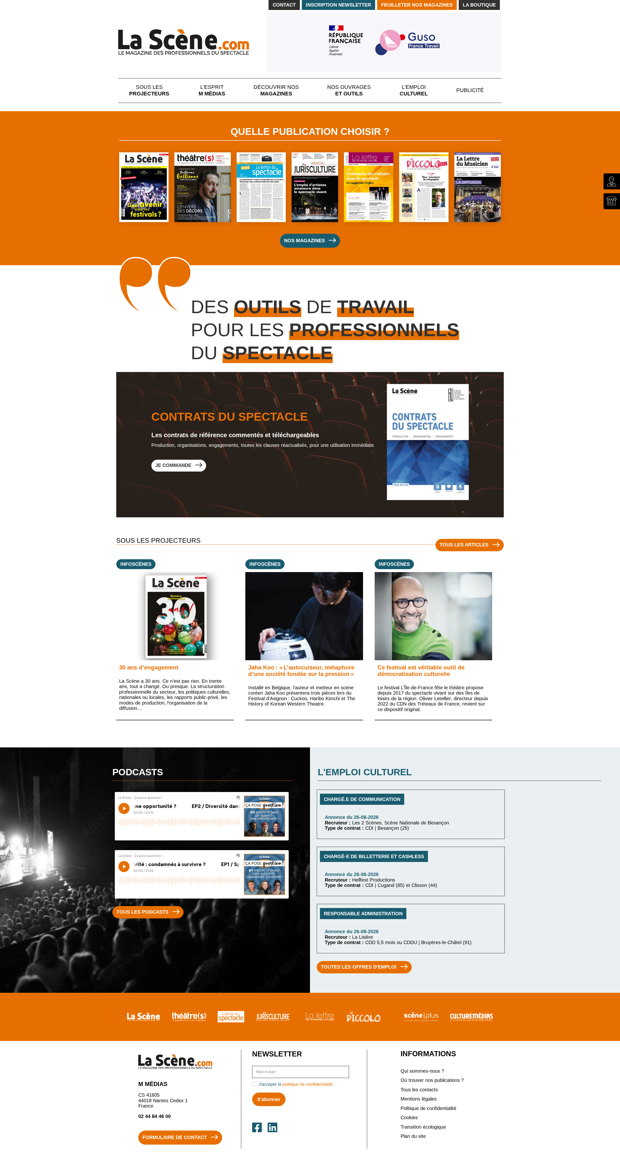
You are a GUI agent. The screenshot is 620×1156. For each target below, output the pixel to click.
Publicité (470, 90)
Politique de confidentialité (428, 1108)
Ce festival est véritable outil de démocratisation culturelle (421, 670)
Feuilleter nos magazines (417, 5)
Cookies (409, 1117)
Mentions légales (419, 1099)
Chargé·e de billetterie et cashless (374, 856)
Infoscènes (135, 564)
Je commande (141, 468)
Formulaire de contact (174, 1137)
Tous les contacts (419, 1089)
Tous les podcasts (142, 912)
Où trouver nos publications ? (432, 1080)
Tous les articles (464, 544)
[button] (106, 425)
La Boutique (479, 5)
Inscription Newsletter (338, 5)
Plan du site (413, 1136)
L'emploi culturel (414, 90)
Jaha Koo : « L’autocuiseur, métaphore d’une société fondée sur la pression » (301, 670)
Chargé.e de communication (362, 799)
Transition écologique (423, 1127)
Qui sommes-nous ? (422, 1071)
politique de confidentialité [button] (307, 1084)
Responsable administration (363, 913)
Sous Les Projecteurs (149, 90)
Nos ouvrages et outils (349, 90)
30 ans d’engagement (148, 667)
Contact (284, 5)
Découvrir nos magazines (276, 90)
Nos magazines (304, 240)
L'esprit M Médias (212, 90)
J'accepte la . (296, 1084)
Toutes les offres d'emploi (358, 967)
